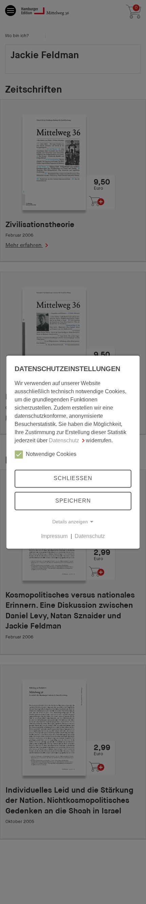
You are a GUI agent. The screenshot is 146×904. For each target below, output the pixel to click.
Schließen (73, 478)
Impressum (54, 536)
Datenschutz (64, 440)
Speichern (73, 501)
